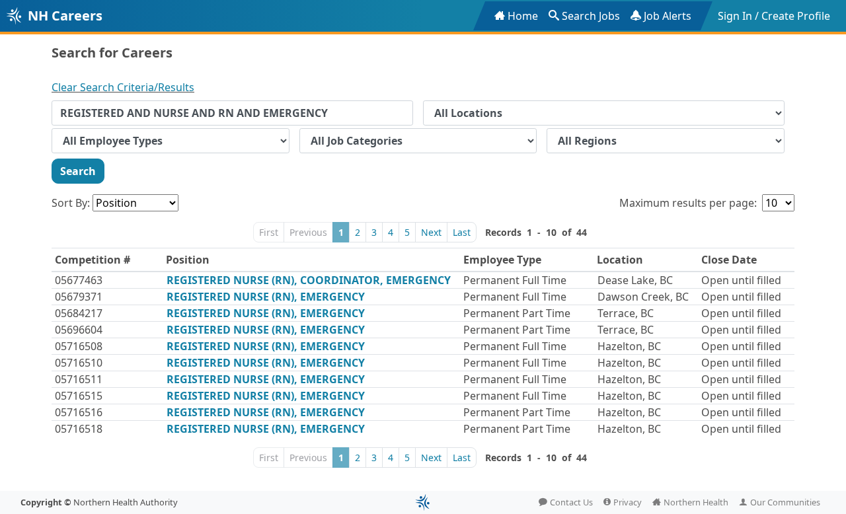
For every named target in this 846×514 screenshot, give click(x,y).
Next (431, 232)
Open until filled (741, 280)
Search (78, 171)
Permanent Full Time (514, 280)
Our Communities (785, 502)
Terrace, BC (625, 313)
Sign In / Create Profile (774, 16)
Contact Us (571, 502)
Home (523, 16)
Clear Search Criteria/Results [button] (123, 87)
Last (462, 232)
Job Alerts (667, 16)
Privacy (627, 502)
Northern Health (696, 502)
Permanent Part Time (516, 313)
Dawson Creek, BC (643, 296)
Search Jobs (591, 16)
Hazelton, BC (629, 346)
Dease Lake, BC (635, 280)
